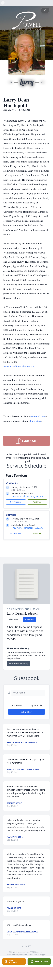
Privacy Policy (18, 954)
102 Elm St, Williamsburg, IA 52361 (28, 496)
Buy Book (29, 619)
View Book (14, 619)
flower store (35, 421)
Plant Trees (37, 502)
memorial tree (37, 416)
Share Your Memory (18, 663)
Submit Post (26, 712)
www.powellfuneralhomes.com (19, 366)
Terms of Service (34, 954)
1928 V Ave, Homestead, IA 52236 (27, 527)
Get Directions (15, 502)
